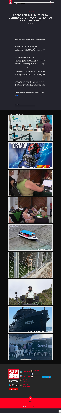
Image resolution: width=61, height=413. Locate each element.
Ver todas (21, 388)
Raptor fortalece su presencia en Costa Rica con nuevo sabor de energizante (26, 376)
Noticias (28, 11)
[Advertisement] (30, 6)
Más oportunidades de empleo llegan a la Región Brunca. (26, 372)
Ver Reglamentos (13, 389)
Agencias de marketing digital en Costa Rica (32, 406)
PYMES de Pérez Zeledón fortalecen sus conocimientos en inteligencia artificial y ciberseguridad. (25, 380)
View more (30, 128)
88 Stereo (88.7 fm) (28, 403)
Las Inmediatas (36, 370)
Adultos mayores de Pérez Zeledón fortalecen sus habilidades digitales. (26, 385)
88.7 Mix (35, 373)
